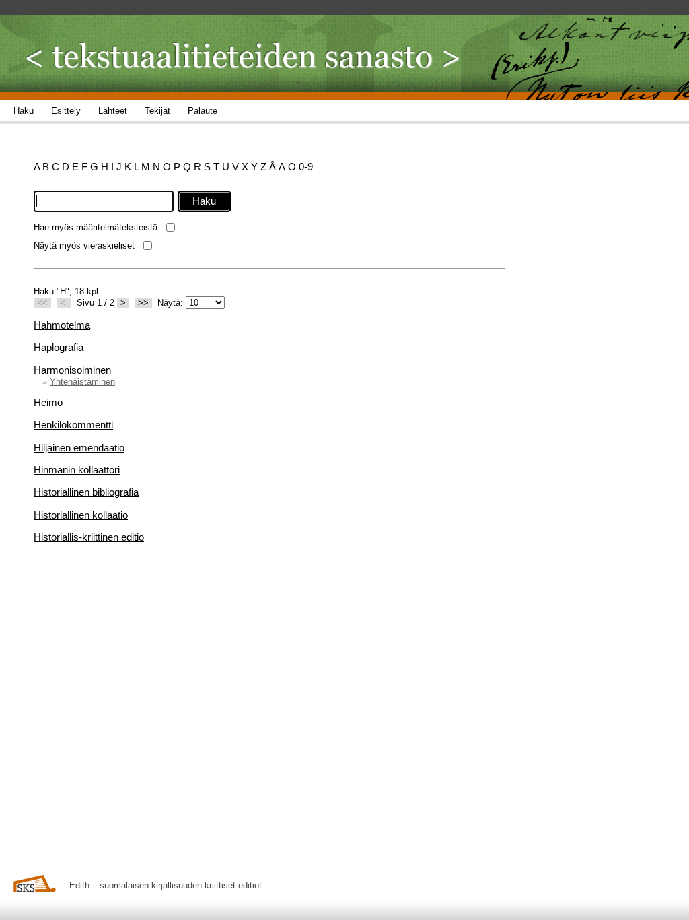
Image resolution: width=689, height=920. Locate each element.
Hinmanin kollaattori (77, 469)
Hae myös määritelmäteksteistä (95, 227)
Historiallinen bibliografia (86, 492)
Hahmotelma (62, 325)
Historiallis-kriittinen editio (89, 537)
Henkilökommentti (73, 424)
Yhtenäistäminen (82, 381)
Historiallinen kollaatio (81, 515)
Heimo (48, 402)
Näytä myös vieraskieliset (84, 245)
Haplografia (58, 347)
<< (42, 303)
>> (143, 303)
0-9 (306, 166)
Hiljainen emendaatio (79, 447)
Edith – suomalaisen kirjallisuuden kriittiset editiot (165, 885)
